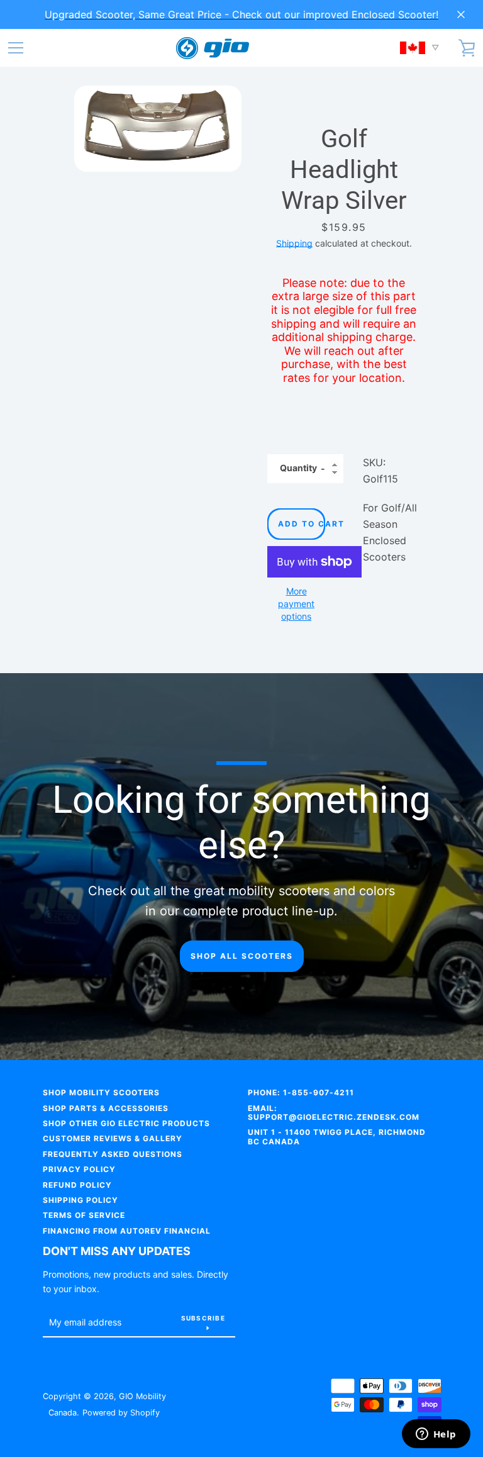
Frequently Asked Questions (112, 1154)
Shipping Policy (80, 1200)
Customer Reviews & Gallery (112, 1138)
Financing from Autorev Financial (127, 1231)
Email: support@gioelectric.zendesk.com (333, 1112)
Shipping (294, 243)
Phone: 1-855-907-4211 (301, 1092)
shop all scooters (242, 956)
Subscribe (203, 1318)
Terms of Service (84, 1215)
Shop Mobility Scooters (101, 1092)
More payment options (296, 604)
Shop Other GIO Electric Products (126, 1123)
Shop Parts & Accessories (106, 1108)
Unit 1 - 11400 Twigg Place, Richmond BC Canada (337, 1136)
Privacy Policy (79, 1169)
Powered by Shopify (121, 1412)
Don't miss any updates (117, 1251)
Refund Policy (77, 1185)
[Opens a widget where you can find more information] (435, 1435)
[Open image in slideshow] (158, 129)
